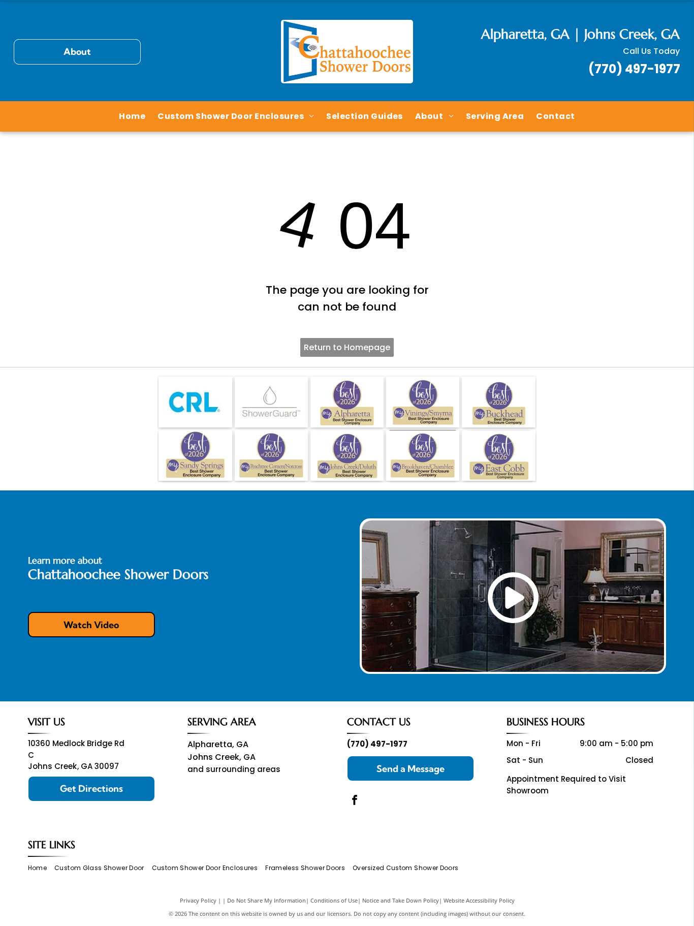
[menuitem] (132, 116)
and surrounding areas (233, 769)
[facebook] (354, 801)
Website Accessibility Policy (479, 900)
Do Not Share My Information (266, 900)
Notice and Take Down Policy (400, 900)
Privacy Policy (198, 900)
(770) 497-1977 (634, 68)
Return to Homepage (347, 347)
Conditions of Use (334, 900)
